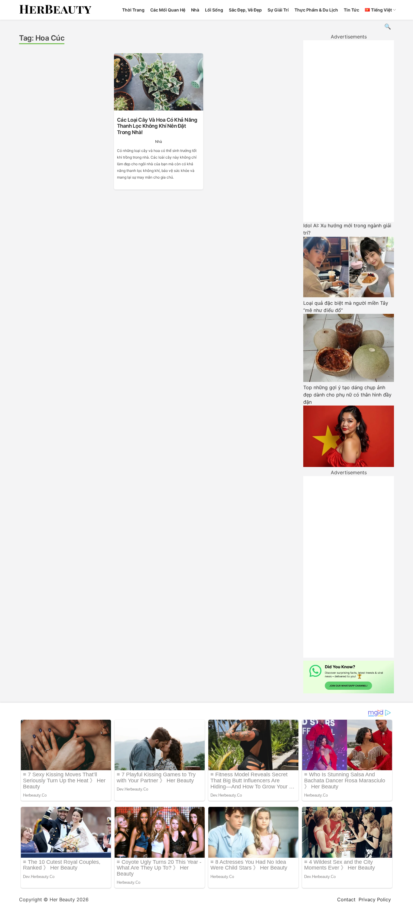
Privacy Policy (375, 899)
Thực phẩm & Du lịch (316, 9)
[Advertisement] (348, 131)
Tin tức (351, 9)
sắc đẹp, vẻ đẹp (245, 9)
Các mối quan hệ (167, 9)
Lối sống (214, 9)
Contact (346, 899)
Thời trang (133, 9)
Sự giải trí (278, 9)
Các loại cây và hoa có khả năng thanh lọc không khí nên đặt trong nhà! (157, 126)
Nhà (195, 9)
